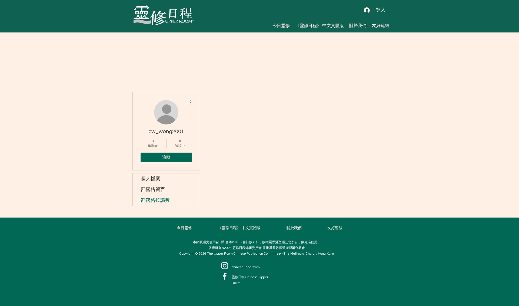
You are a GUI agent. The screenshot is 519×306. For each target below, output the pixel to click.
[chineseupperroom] (224, 265)
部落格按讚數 (155, 200)
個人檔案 (150, 178)
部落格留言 (153, 189)
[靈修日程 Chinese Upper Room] (224, 276)
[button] (380, 25)
